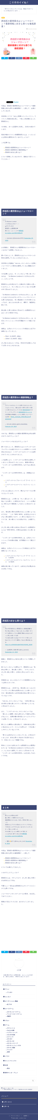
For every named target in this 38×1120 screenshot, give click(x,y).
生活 (6, 1065)
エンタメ (8, 996)
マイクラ (9, 1049)
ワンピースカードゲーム (14, 1014)
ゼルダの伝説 (11, 1034)
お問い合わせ (8, 1102)
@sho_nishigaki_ (16, 416)
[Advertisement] (19, 81)
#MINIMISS (22, 412)
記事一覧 (6, 1106)
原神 (8, 1052)
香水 (3, 17)
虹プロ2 (9, 1004)
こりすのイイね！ (19, 2)
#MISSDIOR (26, 410)
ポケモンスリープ (12, 1043)
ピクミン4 (10, 1036)
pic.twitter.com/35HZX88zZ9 (14, 233)
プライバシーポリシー (15, 1115)
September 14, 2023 (11, 652)
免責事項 (25, 1115)
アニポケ (9, 992)
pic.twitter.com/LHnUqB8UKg (14, 836)
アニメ (7, 989)
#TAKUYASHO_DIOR (26, 644)
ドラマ (7, 1056)
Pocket (16, 102)
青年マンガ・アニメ (11, 1072)
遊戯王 (9, 1016)
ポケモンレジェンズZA (14, 1045)
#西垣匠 (21, 230)
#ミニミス (29, 412)
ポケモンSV (10, 1041)
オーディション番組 (11, 1001)
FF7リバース (11, 1028)
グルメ (7, 1020)
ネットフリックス (10, 1060)
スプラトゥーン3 (12, 1032)
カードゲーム (9, 1008)
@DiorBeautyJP (26, 416)
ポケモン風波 (11, 1047)
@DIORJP (8, 419)
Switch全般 (10, 1030)
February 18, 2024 (11, 426)
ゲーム (7, 1025)
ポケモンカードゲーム (13, 1012)
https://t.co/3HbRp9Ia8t (12, 644)
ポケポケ (9, 1039)
